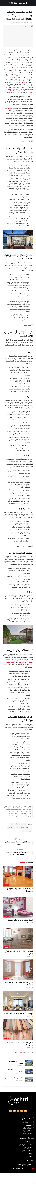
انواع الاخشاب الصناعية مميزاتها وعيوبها (20, 1043)
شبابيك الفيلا (22, 662)
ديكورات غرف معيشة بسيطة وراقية (18, 1013)
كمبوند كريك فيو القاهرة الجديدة (15, 1062)
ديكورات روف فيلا (27, 831)
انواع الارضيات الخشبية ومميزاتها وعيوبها (20, 890)
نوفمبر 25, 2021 (28, 23)
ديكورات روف (11, 827)
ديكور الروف (28, 827)
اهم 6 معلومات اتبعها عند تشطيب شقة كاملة (19, 983)
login (21, 1052)
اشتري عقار (16, 74)
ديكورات (15, 125)
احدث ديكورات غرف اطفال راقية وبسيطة (20, 921)
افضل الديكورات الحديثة (21, 824)
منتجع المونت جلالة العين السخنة (16, 1070)
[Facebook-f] (25, 1111)
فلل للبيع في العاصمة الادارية (19, 86)
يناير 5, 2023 (29, 1016)
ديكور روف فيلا (20, 827)
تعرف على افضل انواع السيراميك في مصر (19, 952)
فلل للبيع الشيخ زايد (20, 82)
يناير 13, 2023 (29, 894)
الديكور (10, 108)
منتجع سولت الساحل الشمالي (14, 1078)
